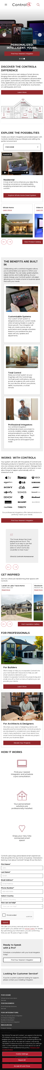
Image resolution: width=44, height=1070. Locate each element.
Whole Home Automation (9, 998)
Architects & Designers (8, 1018)
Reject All (22, 1060)
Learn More (22, 92)
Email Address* (7, 880)
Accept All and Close (22, 1066)
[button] (6, 4)
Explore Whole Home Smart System (22, 195)
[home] (22, 5)
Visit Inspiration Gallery (30, 624)
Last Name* (5, 872)
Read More (6, 590)
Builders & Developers (7, 1020)
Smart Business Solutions (9, 1006)
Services (3, 1000)
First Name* (5, 864)
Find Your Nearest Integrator (22, 54)
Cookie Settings (22, 1054)
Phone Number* (7, 888)
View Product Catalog (32, 242)
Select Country (7, 896)
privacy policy (30, 929)
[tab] (22, 147)
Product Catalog (6, 1028)
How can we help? (8, 903)
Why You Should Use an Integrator (11, 1015)
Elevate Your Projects (22, 743)
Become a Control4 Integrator (10, 1022)
